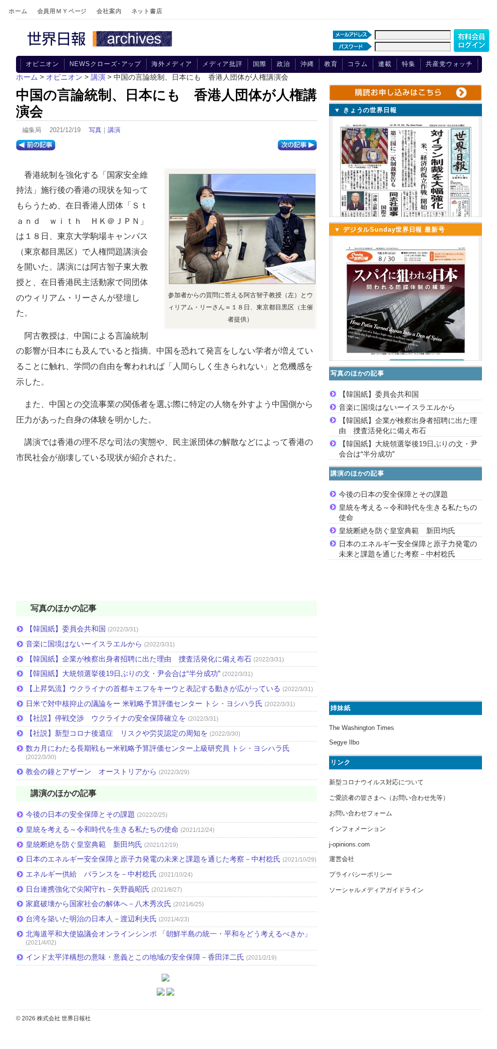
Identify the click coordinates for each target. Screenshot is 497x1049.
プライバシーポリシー (360, 874)
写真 (95, 130)
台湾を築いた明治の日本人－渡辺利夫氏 (91, 918)
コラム (358, 64)
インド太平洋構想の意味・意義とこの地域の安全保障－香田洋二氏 (135, 957)
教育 (331, 64)
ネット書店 (147, 11)
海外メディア (171, 64)
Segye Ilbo (344, 742)
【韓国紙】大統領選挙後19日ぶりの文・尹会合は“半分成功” (123, 673)
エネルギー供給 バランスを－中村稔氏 (91, 874)
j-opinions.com (349, 844)
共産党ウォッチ (449, 64)
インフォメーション (357, 828)
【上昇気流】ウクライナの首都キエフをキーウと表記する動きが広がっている (153, 688)
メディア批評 (222, 64)
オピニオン (43, 64)
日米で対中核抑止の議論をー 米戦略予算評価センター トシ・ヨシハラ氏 (144, 703)
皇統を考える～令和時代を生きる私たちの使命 (102, 829)
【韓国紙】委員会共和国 (66, 629)
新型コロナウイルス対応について (376, 782)
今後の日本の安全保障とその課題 (80, 814)
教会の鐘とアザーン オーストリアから (91, 771)
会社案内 (109, 11)
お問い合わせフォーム (360, 813)
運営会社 (341, 859)
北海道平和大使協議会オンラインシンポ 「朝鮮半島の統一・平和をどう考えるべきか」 (169, 934)
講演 (114, 130)
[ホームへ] (101, 47)
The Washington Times (361, 727)
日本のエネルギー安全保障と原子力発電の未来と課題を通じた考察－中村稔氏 (153, 859)
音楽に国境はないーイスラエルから (84, 644)
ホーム (18, 11)
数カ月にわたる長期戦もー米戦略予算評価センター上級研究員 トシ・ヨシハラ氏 (158, 748)
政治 (283, 64)
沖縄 (307, 64)
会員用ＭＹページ (62, 11)
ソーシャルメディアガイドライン (376, 890)
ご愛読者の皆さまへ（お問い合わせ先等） (389, 797)
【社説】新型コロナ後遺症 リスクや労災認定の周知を (117, 733)
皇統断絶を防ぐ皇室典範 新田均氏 (84, 844)
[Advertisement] (166, 538)
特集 (408, 64)
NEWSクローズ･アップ (105, 64)
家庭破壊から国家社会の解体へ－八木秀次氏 (98, 903)
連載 (385, 64)
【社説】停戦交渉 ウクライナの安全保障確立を (106, 718)
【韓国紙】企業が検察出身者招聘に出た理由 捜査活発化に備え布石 (138, 659)
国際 (259, 64)
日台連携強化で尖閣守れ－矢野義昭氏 (87, 889)
